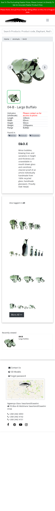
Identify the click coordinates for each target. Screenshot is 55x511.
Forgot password (18, 376)
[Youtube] (22, 425)
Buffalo (26, 128)
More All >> (16, 314)
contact (33, 113)
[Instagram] (27, 425)
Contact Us (15, 367)
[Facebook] (10, 425)
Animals (16, 39)
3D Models (15, 371)
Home (6, 39)
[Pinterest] (16, 425)
